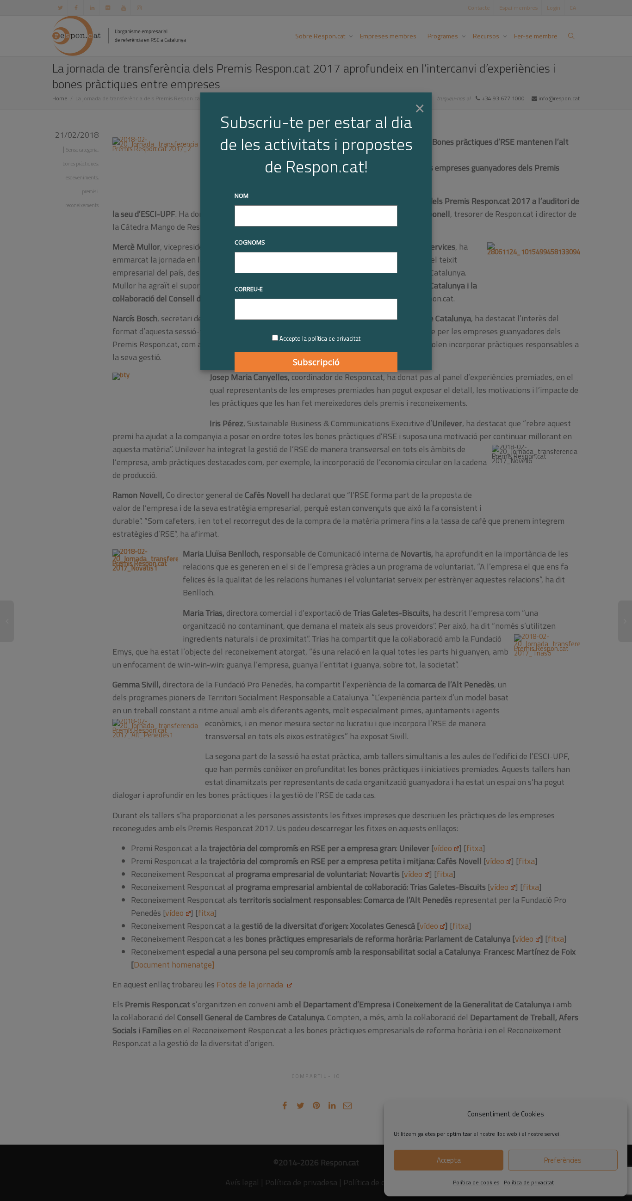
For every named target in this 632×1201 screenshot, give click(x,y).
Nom (241, 195)
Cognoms (250, 242)
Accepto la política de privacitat (319, 338)
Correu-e (249, 289)
